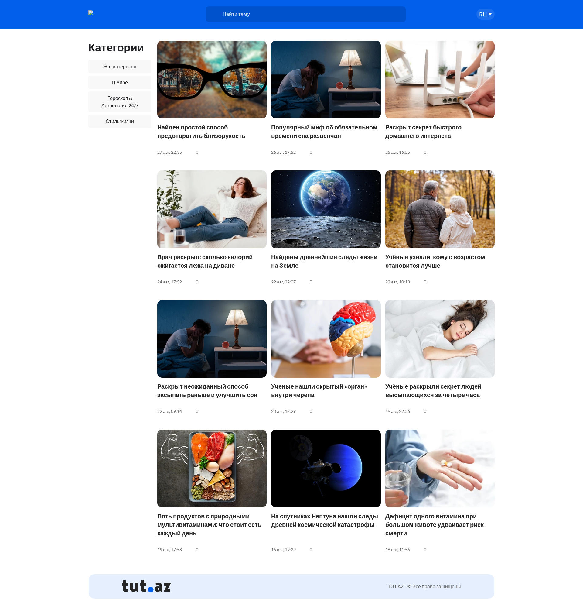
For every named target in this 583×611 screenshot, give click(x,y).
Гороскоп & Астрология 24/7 (119, 101)
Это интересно (119, 66)
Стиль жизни (120, 121)
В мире (120, 82)
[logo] (111, 12)
